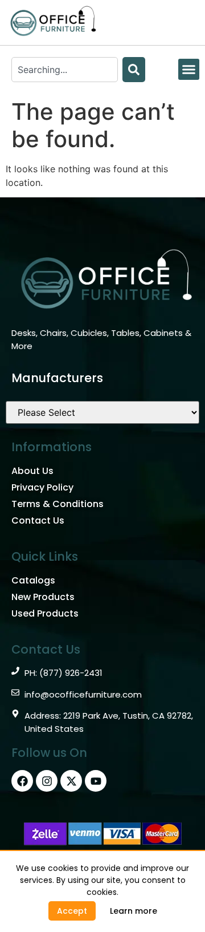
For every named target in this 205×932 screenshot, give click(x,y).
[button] (189, 69)
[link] (133, 911)
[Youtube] (95, 781)
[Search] (133, 69)
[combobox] (64, 69)
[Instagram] (47, 781)
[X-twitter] (71, 781)
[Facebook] (22, 781)
